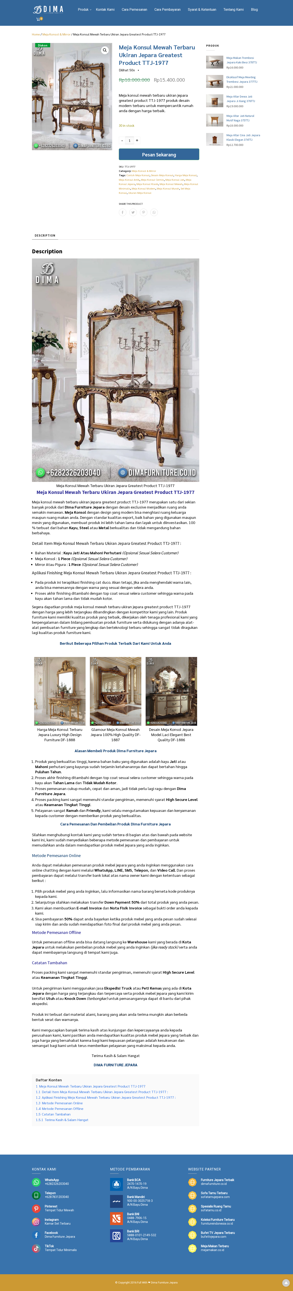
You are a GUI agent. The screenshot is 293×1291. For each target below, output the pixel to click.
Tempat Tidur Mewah (59, 1210)
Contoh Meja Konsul (138, 175)
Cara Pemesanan (134, 10)
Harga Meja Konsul (186, 175)
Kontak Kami (105, 10)
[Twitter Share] (133, 212)
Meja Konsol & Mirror (56, 34)
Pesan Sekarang (159, 154)
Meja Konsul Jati (174, 179)
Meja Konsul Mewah (171, 184)
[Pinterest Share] (143, 212)
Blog (254, 10)
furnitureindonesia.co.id (217, 1223)
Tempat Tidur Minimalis (61, 1250)
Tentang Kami (234, 10)
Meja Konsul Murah (168, 188)
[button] (105, 50)
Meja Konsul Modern (143, 188)
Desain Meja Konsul (162, 175)
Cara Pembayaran (167, 10)
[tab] (45, 235)
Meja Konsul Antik (129, 179)
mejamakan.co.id (212, 1250)
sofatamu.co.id (211, 1210)
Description (45, 235)
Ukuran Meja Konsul (139, 192)
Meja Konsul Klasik (147, 184)
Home (36, 34)
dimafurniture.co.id (214, 1184)
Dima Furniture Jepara (60, 1236)
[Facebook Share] (122, 212)
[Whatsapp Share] (154, 212)
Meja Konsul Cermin (152, 179)
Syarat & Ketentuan (202, 10)
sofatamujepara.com (215, 1197)
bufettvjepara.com (213, 1236)
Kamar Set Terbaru (58, 1223)
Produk (83, 10)
